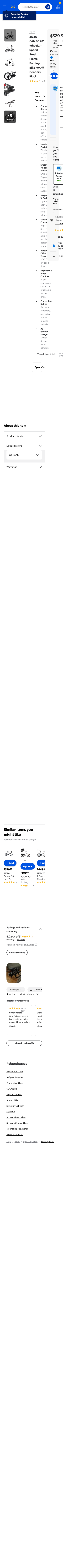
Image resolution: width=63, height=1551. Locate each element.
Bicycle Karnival (14, 1094)
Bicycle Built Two (14, 1071)
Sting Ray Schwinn (15, 1106)
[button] (37, 96)
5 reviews (21, 939)
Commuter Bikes (14, 1083)
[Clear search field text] (43, 7)
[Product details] (40, 436)
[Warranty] (38, 455)
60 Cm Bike (11, 1088)
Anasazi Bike (12, 1100)
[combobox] (35, 7)
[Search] (47, 6)
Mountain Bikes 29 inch (17, 1128)
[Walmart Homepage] (13, 6)
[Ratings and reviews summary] (40, 927)
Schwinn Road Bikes (16, 1117)
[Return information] (52, 70)
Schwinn (10, 1111)
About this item (15, 426)
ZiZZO (32, 32)
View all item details (46, 354)
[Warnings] (40, 467)
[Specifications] (40, 445)
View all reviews (17, 952)
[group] (41, 81)
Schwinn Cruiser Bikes (16, 1123)
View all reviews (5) (24, 1043)
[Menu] (5, 6)
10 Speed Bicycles (14, 1077)
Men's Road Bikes (14, 1134)
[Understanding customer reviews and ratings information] (36, 944)
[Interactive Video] (10, 35)
